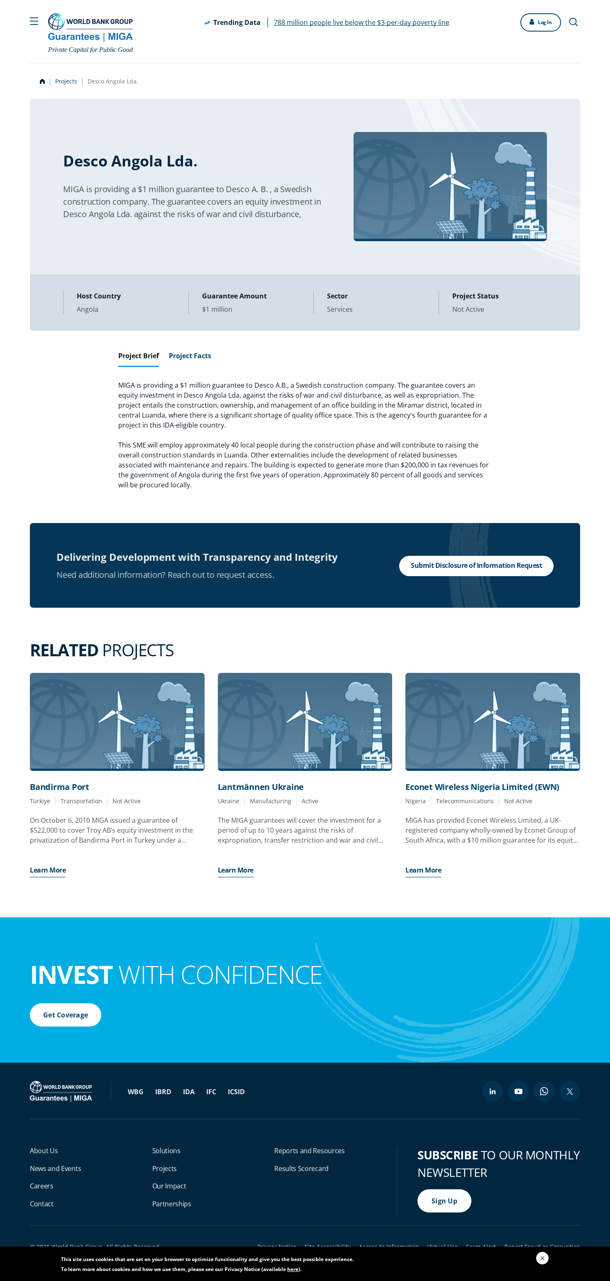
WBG (136, 1091)
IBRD (163, 1091)
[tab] (138, 359)
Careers (42, 1186)
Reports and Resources (309, 1150)
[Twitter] (569, 1091)
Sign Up (444, 1200)
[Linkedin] (492, 1091)
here (292, 1269)
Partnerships (171, 1203)
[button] (34, 20)
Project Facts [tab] (190, 355)
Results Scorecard (301, 1168)
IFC (211, 1091)
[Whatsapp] (544, 1091)
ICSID (236, 1091)
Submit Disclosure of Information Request (476, 565)
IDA (189, 1091)
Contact (42, 1203)
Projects (66, 81)
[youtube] (518, 1091)
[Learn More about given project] (117, 722)
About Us (44, 1150)
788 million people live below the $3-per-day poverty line (361, 22)
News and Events (55, 1168)
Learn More (48, 870)
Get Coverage (65, 1014)
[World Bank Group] (62, 1090)
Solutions (166, 1150)
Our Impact (169, 1186)
